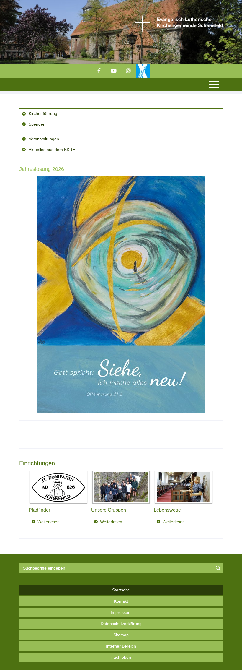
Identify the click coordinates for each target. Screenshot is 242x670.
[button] (121, 114)
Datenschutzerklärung (121, 623)
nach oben (121, 657)
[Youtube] (113, 71)
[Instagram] (128, 71)
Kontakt (121, 601)
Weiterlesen (48, 521)
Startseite (121, 590)
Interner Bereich (121, 646)
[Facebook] (98, 71)
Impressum (121, 612)
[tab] (121, 113)
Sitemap (121, 634)
